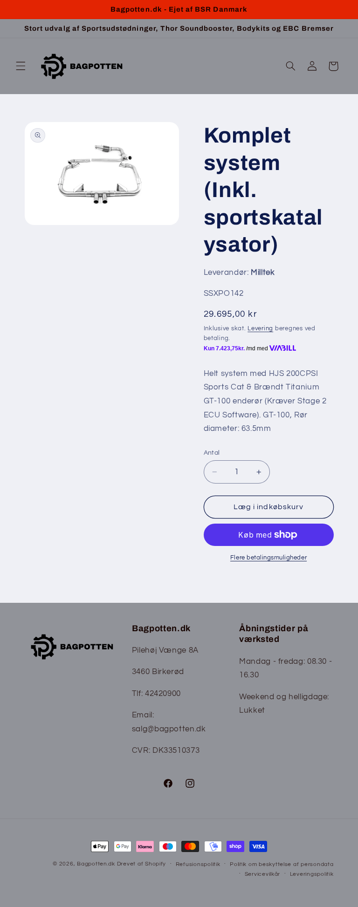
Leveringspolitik (312, 874)
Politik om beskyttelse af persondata (281, 864)
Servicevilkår (263, 874)
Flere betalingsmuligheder (268, 558)
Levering (260, 329)
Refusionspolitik (198, 864)
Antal (212, 453)
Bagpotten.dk (96, 863)
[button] (20, 66)
